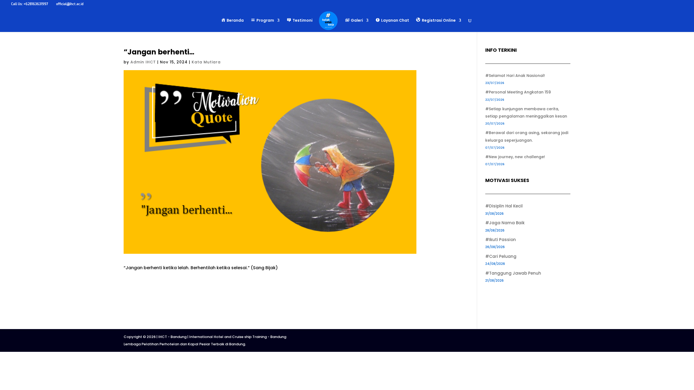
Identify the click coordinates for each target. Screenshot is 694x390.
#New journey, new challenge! (515, 157)
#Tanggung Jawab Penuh (513, 273)
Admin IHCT (143, 62)
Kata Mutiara (206, 62)
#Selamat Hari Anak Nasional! (515, 75)
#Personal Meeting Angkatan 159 (518, 92)
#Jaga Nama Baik (505, 223)
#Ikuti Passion (500, 239)
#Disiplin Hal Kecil (504, 206)
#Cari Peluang (500, 256)
